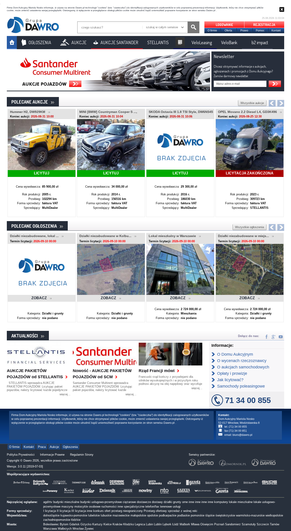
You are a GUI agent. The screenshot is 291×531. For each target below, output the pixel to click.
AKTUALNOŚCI (26, 336)
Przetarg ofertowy (155, 511)
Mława (195, 524)
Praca (42, 447)
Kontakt (276, 30)
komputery (221, 502)
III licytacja (78, 511)
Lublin (158, 524)
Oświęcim (206, 524)
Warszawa (50, 528)
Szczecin (263, 524)
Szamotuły (249, 524)
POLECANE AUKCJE (31, 102)
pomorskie (197, 515)
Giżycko (85, 524)
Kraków (117, 524)
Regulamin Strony (81, 454)
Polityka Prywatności (21, 454)
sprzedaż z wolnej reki (182, 511)
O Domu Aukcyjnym (235, 354)
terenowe (166, 506)
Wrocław (78, 528)
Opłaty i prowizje (232, 373)
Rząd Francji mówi (157, 370)
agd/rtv (47, 502)
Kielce (107, 524)
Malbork (185, 524)
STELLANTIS (158, 42)
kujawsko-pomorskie (73, 515)
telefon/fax (152, 506)
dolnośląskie (51, 515)
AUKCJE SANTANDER (119, 42)
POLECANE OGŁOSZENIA (35, 226)
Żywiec (89, 528)
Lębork (167, 524)
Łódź (175, 524)
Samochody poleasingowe (241, 386)
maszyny (67, 506)
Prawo (244, 30)
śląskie (210, 515)
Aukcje (54, 447)
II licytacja (63, 511)
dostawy (157, 502)
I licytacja (49, 511)
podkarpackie (167, 515)
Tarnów (274, 524)
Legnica (140, 524)
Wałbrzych (65, 528)
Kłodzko (128, 524)
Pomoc (260, 30)
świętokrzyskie (225, 515)
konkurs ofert (101, 511)
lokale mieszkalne (241, 502)
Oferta (228, 30)
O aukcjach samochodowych (243, 367)
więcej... (65, 394)
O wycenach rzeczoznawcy (241, 360)
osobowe (94, 506)
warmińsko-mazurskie (250, 515)
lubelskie (94, 515)
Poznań (219, 524)
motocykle (81, 506)
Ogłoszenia (70, 447)
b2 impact (260, 42)
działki (168, 502)
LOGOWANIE (224, 25)
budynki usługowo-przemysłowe (101, 502)
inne (191, 502)
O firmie (212, 30)
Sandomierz (233, 524)
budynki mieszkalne (66, 502)
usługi (177, 506)
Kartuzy (97, 524)
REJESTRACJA (264, 25)
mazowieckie (121, 515)
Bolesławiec (51, 524)
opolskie (152, 515)
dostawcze (144, 502)
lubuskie (106, 515)
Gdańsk (74, 524)
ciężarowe (129, 502)
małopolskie (138, 515)
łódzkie (75, 519)
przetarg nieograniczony (127, 511)
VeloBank (229, 42)
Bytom (64, 524)
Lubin (149, 524)
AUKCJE (78, 42)
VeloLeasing (202, 42)
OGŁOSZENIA (39, 42)
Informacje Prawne (52, 454)
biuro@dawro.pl (242, 435)
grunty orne (180, 502)
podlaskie (183, 515)
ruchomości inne (112, 506)
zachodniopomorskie (56, 519)
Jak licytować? (230, 380)
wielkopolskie (274, 515)
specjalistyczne (134, 506)
